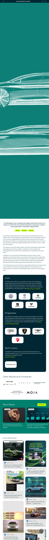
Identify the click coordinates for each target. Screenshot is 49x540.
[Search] (45, 1)
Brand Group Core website (33, 288)
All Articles (42, 404)
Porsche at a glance (10, 357)
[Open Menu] (4, 1)
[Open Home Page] (23, 1)
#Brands (17, 230)
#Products (24, 230)
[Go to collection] (43, 1)
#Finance (31, 230)
